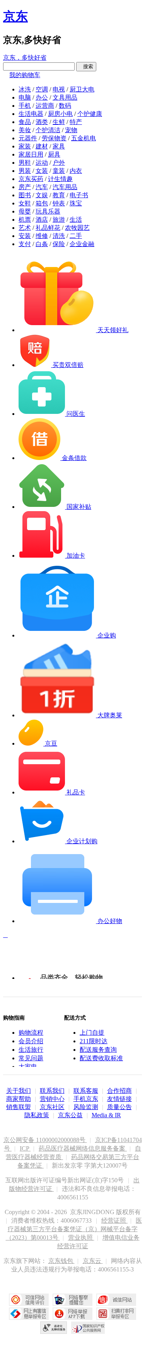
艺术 (25, 227)
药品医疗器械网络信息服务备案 (83, 1148)
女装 (42, 170)
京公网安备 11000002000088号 (45, 1140)
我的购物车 (24, 75)
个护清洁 (48, 130)
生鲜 (59, 122)
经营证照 (114, 1220)
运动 (42, 162)
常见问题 (31, 1058)
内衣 (76, 170)
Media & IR (106, 1115)
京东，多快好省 (24, 57)
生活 (76, 219)
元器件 (28, 138)
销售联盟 (18, 1107)
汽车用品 (65, 187)
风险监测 (85, 1107)
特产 (76, 122)
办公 (42, 97)
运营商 (45, 105)
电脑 (25, 97)
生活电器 (31, 113)
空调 (42, 89)
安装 (25, 236)
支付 (25, 244)
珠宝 (76, 203)
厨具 (54, 154)
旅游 (59, 219)
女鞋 (25, 203)
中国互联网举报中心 (29, 1313)
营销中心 (52, 1099)
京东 (15, 16)
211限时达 (93, 1041)
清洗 (59, 236)
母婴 (25, 211)
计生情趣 (60, 179)
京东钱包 (61, 1261)
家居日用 (31, 154)
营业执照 (81, 1237)
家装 (25, 146)
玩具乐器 (48, 211)
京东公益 (70, 1115)
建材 (42, 146)
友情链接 (119, 1099)
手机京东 (85, 1099)
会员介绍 (31, 1041)
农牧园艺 (77, 227)
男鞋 (25, 162)
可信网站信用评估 (29, 1300)
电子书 (79, 195)
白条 (42, 244)
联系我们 (52, 1090)
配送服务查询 (98, 1049)
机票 (25, 219)
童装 (59, 170)
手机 (25, 105)
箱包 (42, 203)
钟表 (59, 203)
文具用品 (65, 97)
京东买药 (31, 179)
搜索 (86, 66)
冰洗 (25, 89)
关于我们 (18, 1090)
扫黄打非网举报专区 (116, 1313)
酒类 (42, 122)
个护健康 (89, 113)
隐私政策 (36, 1115)
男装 (25, 170)
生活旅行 (31, 1049)
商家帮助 (18, 1099)
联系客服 (85, 1090)
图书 (25, 195)
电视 (59, 89)
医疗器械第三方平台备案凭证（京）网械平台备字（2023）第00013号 (74, 1229)
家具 (59, 146)
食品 (25, 122)
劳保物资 (54, 138)
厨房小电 (60, 113)
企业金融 (82, 244)
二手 (76, 236)
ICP (25, 1148)
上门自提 (92, 1032)
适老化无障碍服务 (53, 1327)
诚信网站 (116, 1300)
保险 (59, 244)
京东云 (93, 1261)
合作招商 (119, 1090)
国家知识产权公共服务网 (88, 1327)
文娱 (42, 195)
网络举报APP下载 (72, 1313)
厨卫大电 (82, 89)
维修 (42, 236)
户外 (59, 162)
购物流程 (31, 1032)
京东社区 (52, 1107)
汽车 (42, 187)
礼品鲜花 (48, 227)
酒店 (42, 219)
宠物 (71, 130)
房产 (25, 187)
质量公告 (119, 1107)
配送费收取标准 (101, 1058)
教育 (59, 195)
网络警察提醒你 (72, 1300)
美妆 (25, 130)
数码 (65, 105)
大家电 (28, 1066)
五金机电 (83, 138)
